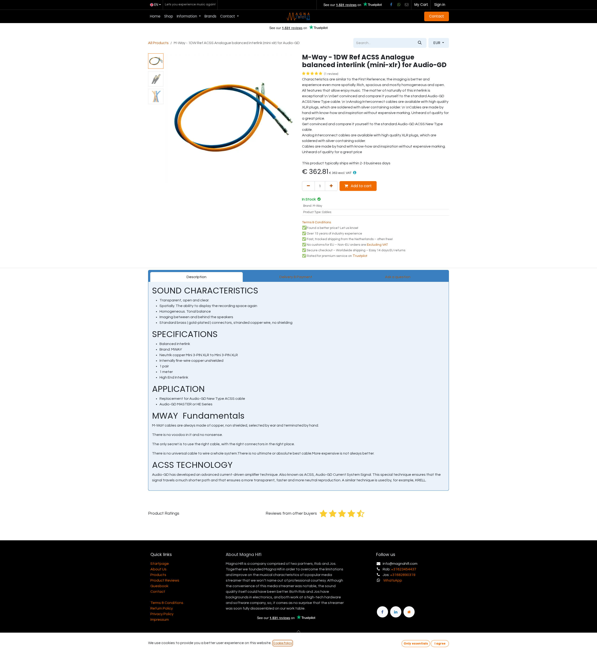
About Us (158, 569)
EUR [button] (437, 42)
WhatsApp (392, 580)
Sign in (439, 4)
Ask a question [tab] (397, 277)
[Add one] (331, 186)
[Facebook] (391, 4)
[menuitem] (155, 16)
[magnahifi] (409, 611)
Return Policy (161, 608)
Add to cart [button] (361, 186)
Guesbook (159, 586)
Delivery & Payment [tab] (295, 277)
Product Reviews (164, 580)
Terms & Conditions (166, 603)
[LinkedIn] (395, 611)
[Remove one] (308, 186)
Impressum (159, 619)
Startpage (159, 563)
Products (158, 575)
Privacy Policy (162, 614)
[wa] (398, 4)
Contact (436, 16)
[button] (171, 118)
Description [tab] (196, 277)
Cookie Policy (282, 643)
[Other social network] (406, 4)
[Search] (420, 43)
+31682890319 (402, 575)
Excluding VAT (377, 244)
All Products (158, 43)
